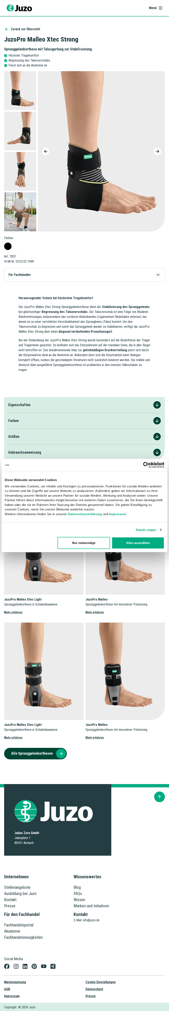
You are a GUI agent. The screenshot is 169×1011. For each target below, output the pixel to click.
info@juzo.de (91, 920)
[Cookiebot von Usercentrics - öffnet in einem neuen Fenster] (146, 465)
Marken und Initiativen (91, 905)
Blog (77, 887)
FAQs (78, 893)
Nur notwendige (83, 543)
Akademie (12, 931)
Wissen (79, 899)
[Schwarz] (8, 246)
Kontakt (10, 899)
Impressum (117, 514)
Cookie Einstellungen (101, 982)
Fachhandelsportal (18, 925)
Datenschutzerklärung (85, 514)
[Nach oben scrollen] (159, 796)
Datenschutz (94, 989)
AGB (7, 989)
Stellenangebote (17, 887)
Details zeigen (146, 530)
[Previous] (45, 151)
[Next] (157, 151)
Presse (9, 905)
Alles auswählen (138, 543)
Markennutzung (15, 982)
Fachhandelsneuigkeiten (23, 937)
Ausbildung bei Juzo (20, 893)
